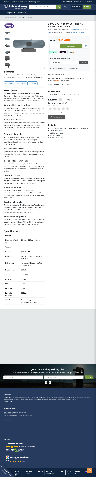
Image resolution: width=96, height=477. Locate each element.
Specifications (21, 83)
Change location (65, 80)
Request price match (57, 68)
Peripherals (21, 18)
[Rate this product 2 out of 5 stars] (54, 108)
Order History (78, 2)
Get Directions (8, 419)
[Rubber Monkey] (15, 8)
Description (9, 83)
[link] (46, 382)
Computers (12, 18)
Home (6, 18)
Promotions (22, 13)
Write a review (75, 29)
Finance (40, 471)
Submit (84, 62)
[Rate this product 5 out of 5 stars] (67, 108)
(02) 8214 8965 (67, 2)
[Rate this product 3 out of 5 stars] (59, 108)
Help (62, 471)
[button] (7, 469)
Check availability (65, 84)
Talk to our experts (73, 68)
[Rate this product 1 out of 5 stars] (50, 108)
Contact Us (88, 2)
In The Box (32, 83)
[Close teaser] (15, 474)
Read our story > (8, 401)
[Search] (58, 7)
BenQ (60, 131)
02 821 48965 (9, 414)
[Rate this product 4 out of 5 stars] (63, 108)
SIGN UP (89, 377)
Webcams (29, 18)
